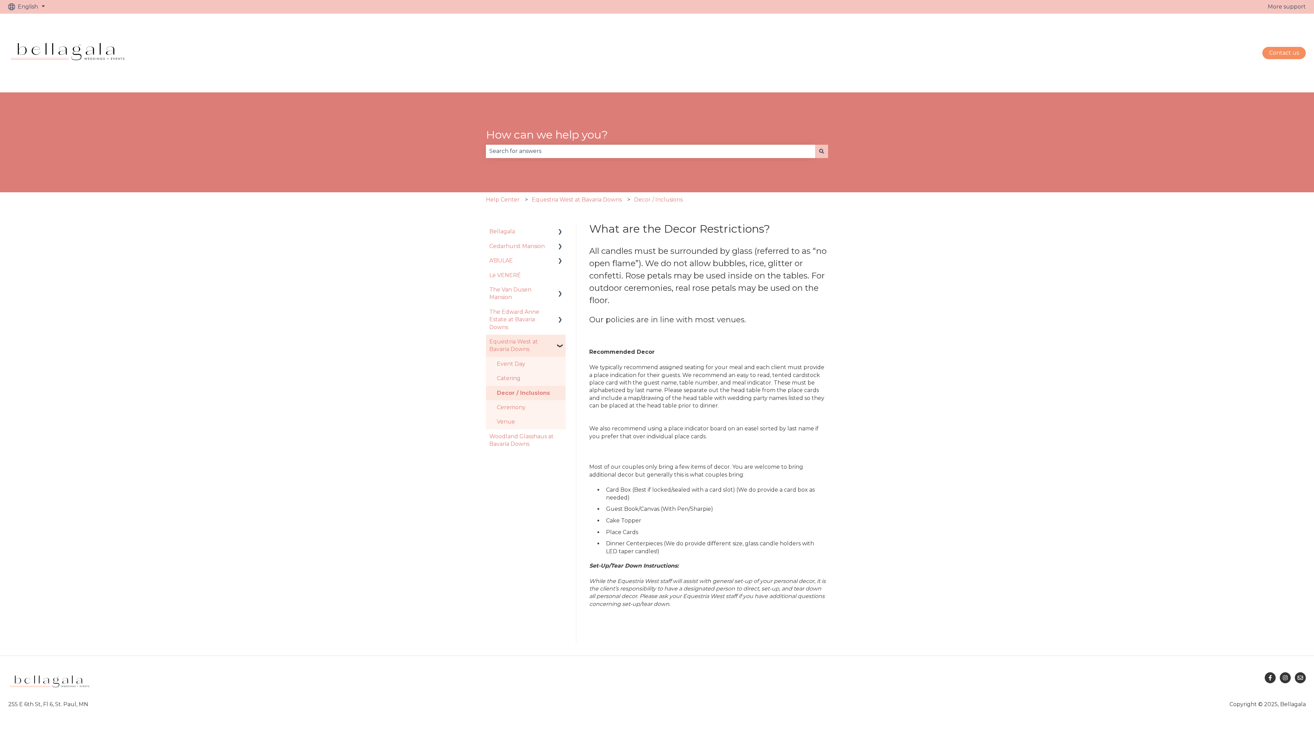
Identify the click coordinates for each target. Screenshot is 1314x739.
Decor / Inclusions (658, 199)
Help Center (503, 199)
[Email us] (1300, 677)
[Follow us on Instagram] (1285, 677)
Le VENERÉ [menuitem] (505, 275)
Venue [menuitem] (506, 421)
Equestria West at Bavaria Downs (577, 199)
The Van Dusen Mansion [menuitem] (510, 293)
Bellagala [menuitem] (502, 231)
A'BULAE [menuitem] (501, 260)
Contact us (1284, 53)
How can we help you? (547, 134)
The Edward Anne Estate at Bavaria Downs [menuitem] (514, 319)
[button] (560, 232)
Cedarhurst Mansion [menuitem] (517, 246)
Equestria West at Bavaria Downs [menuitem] (513, 345)
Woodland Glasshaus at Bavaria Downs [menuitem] (521, 440)
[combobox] (650, 151)
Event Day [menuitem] (511, 364)
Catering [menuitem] (508, 378)
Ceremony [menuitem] (511, 407)
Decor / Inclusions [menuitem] (523, 393)
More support (1287, 6)
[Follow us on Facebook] (1270, 677)
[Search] (821, 151)
